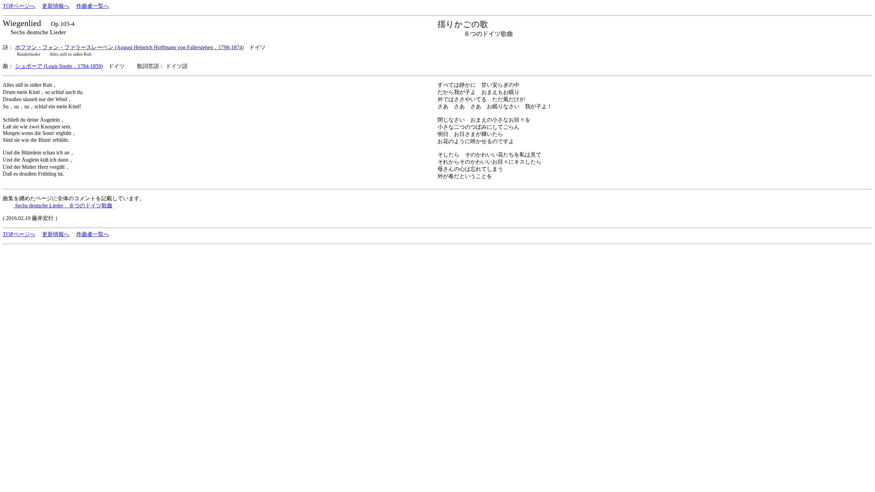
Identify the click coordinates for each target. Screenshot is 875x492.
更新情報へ (55, 6)
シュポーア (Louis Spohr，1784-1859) (59, 66)
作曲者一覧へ (92, 6)
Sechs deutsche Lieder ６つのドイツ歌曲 (63, 205)
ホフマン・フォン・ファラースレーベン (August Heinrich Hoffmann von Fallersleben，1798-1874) (129, 47)
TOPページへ (19, 6)
